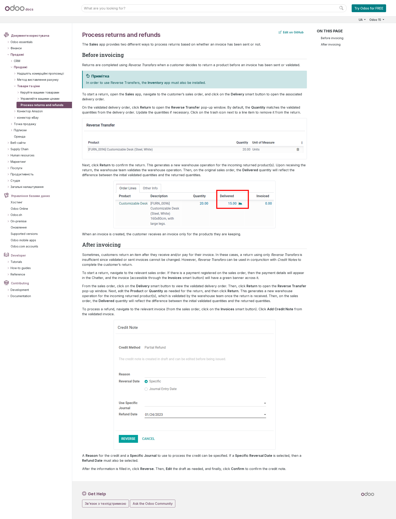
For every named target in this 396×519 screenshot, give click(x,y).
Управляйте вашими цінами (39, 98)
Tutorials (16, 262)
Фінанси (16, 48)
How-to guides (21, 268)
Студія (15, 180)
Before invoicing (332, 38)
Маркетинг (18, 161)
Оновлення (19, 227)
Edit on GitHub (293, 32)
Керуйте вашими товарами (39, 92)
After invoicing (331, 44)
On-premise (19, 221)
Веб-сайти (18, 142)
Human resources (22, 155)
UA (361, 19)
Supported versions (24, 233)
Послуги (16, 168)
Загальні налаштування (27, 187)
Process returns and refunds (42, 105)
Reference (18, 274)
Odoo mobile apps (23, 240)
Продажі (17, 54)
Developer (18, 255)
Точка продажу (25, 124)
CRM (17, 61)
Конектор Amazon (30, 111)
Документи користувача (30, 35)
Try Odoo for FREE (368, 8)
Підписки (20, 130)
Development (20, 290)
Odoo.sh (16, 215)
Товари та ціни (28, 86)
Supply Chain (19, 149)
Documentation (21, 296)
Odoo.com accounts (24, 246)
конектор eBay (28, 117)
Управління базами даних (30, 196)
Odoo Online (19, 208)
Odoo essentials (22, 42)
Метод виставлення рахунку (38, 79)
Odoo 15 (375, 19)
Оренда (19, 136)
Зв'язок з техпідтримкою (105, 503)
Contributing (20, 283)
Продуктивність (22, 174)
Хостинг (16, 202)
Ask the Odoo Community (153, 503)
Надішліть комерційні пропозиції (40, 73)
